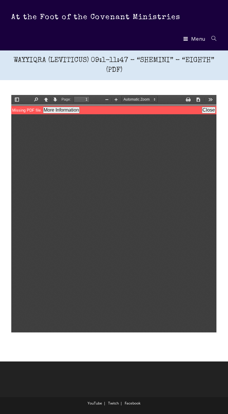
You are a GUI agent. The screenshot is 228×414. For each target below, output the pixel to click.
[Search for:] (212, 38)
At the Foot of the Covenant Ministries (95, 17)
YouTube (95, 403)
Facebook (132, 403)
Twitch (113, 403)
